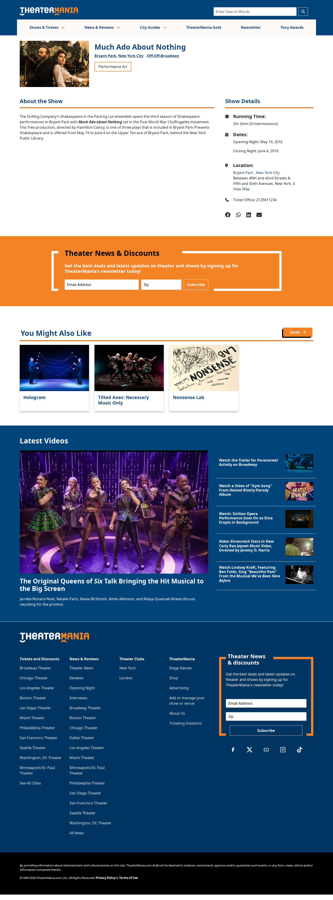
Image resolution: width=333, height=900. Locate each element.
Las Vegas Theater (35, 707)
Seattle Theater (33, 747)
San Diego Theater (85, 793)
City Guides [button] (150, 27)
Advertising (179, 687)
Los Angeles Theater (37, 687)
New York (127, 667)
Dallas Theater (82, 737)
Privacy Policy (106, 878)
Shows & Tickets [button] (44, 27)
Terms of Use (128, 878)
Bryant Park (243, 172)
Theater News (81, 667)
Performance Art (113, 66)
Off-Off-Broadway (163, 55)
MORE (295, 332)
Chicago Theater (34, 677)
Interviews (78, 697)
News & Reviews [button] (99, 27)
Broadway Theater (35, 667)
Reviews (76, 677)
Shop (173, 677)
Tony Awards (292, 27)
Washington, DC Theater (41, 757)
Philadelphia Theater (37, 727)
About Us (177, 713)
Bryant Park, (105, 55)
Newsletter (251, 27)
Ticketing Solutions (185, 723)
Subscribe (196, 284)
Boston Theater (33, 697)
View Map (241, 188)
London (126, 677)
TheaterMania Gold (203, 27)
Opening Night (82, 687)
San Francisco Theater (39, 737)
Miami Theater (32, 717)
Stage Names (180, 667)
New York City (130, 55)
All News (77, 832)
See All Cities (30, 783)
